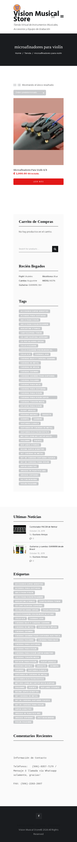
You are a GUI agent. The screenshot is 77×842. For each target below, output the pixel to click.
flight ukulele (28, 410)
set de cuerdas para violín (35, 462)
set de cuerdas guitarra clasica (38, 457)
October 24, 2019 (37, 531)
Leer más (38, 181)
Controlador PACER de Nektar (43, 527)
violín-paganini (29, 483)
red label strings (30, 445)
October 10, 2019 (37, 553)
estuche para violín (31, 406)
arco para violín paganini (34, 324)
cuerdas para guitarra (33, 389)
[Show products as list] (19, 85)
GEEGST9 (46, 414)
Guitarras (23, 285)
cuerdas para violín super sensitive (35, 397)
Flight (22, 276)
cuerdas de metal (30, 363)
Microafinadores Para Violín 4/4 (30, 170)
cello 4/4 (25, 354)
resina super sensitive (32, 449)
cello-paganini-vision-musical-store (37, 350)
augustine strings (30, 328)
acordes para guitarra (33, 315)
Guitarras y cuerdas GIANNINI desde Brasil (47, 548)
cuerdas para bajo (30, 384)
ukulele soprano (29, 475)
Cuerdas (23, 281)
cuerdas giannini (29, 371)
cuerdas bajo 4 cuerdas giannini (38, 358)
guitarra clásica (30, 423)
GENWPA (25, 419)
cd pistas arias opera (32, 341)
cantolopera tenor (31, 333)
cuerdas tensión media (32, 401)
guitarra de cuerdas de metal (36, 427)
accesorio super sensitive (34, 311)
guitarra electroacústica (35, 432)
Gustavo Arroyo (40, 534)
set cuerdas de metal (32, 453)
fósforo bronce (29, 414)
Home (18, 53)
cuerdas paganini (30, 380)
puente (38, 440)
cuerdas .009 (42, 354)
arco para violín (29, 320)
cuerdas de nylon (30, 367)
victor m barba (29, 479)
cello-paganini (28, 345)
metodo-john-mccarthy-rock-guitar (36, 436)
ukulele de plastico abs (33, 470)
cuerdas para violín (31, 393)
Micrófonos (48, 276)
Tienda (28, 53)
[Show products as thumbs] (14, 85)
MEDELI (46, 281)
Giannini (37, 419)
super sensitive (29, 466)
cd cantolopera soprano (34, 337)
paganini (25, 440)
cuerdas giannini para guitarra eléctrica (38, 376)
